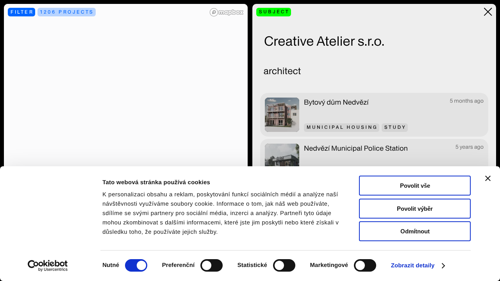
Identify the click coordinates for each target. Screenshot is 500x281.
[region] (126, 140)
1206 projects (67, 12)
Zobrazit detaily (413, 265)
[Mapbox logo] (226, 12)
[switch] (211, 265)
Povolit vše (415, 185)
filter (22, 12)
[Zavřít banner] (488, 178)
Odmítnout (415, 231)
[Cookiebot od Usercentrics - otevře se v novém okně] (50, 266)
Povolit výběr (415, 208)
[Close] (488, 12)
